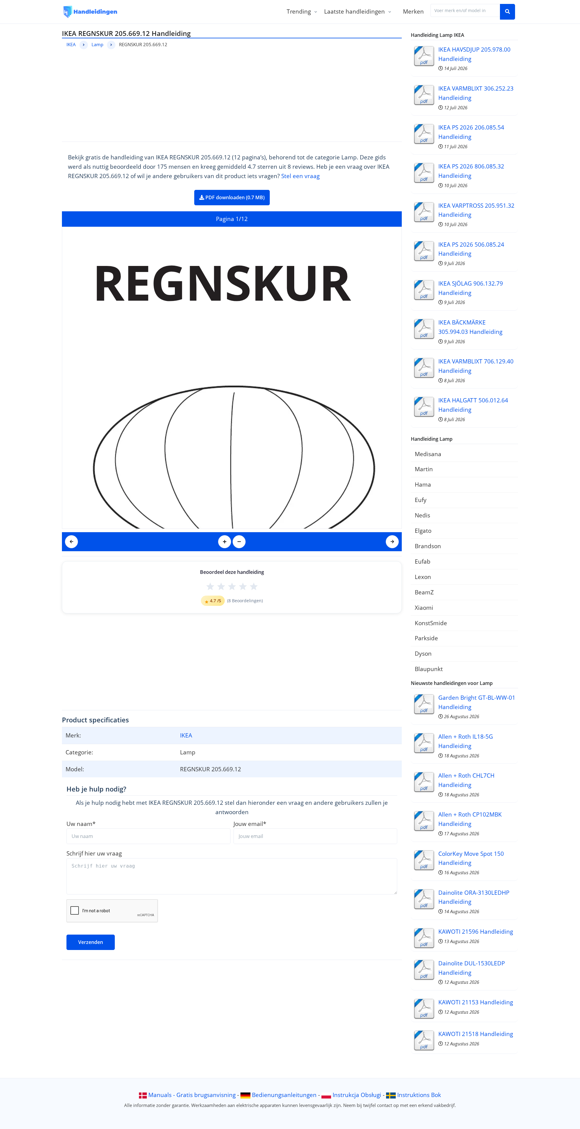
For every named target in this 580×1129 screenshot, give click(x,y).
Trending (299, 11)
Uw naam (80, 824)
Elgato (423, 530)
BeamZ (424, 592)
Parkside (426, 638)
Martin (424, 469)
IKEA (71, 44)
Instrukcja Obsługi (357, 1095)
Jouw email (250, 824)
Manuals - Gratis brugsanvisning (192, 1095)
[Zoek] (507, 12)
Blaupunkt (429, 669)
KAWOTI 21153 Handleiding (475, 1002)
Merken (413, 11)
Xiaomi (424, 607)
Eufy (421, 500)
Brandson (428, 546)
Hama (423, 484)
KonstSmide (431, 623)
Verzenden (90, 942)
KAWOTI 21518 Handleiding (475, 1034)
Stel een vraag (300, 176)
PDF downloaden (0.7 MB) (234, 197)
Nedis (422, 515)
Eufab (422, 561)
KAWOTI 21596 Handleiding (475, 931)
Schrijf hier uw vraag (94, 853)
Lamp (97, 44)
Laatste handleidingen (354, 11)
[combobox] (465, 10)
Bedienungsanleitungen (284, 1095)
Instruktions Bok (419, 1095)
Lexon (423, 577)
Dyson (423, 653)
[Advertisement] (231, 94)
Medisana (428, 454)
